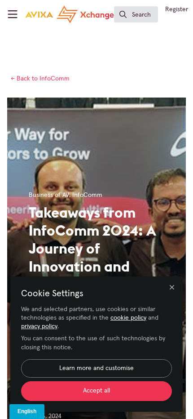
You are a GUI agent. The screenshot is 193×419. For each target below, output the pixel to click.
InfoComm (40, 79)
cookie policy (128, 318)
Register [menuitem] (176, 9)
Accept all (96, 391)
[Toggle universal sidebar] (12, 14)
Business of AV (49, 195)
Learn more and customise (96, 368)
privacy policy (39, 326)
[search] (136, 14)
